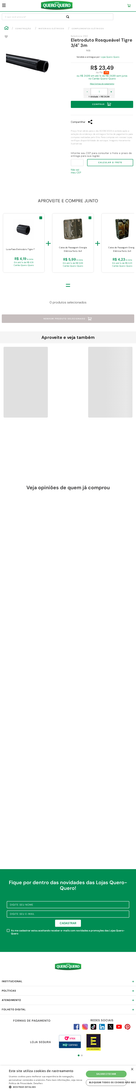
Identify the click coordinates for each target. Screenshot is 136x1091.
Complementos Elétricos (88, 28)
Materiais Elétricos (51, 28)
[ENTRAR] (107, 5)
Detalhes (38, 1083)
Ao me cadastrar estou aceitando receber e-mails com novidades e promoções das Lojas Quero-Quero (68, 932)
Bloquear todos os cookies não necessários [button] (108, 1082)
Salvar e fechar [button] (106, 1073)
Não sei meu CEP (76, 171)
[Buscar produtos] (68, 17)
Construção (23, 28)
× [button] (132, 1069)
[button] (102, 82)
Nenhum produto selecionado (64, 318)
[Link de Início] (6, 28)
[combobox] (57, 16)
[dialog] (68, 1078)
